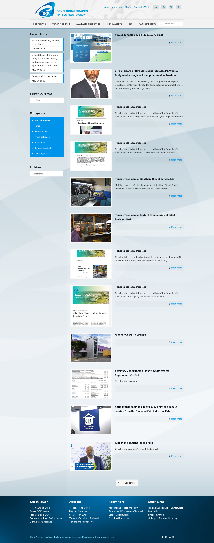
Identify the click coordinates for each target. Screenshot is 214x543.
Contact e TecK (141, 7)
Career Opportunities (119, 515)
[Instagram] (173, 537)
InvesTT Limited (156, 515)
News (37, 126)
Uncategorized (42, 153)
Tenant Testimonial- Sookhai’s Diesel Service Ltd (144, 179)
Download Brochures (119, 518)
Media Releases (42, 120)
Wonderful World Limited (130, 334)
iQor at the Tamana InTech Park (134, 442)
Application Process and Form (123, 508)
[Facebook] (162, 537)
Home (106, 7)
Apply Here (117, 7)
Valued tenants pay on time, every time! (139, 35)
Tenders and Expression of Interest (126, 511)
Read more (176, 42)
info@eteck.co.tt (46, 522)
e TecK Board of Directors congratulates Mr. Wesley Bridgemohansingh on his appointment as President (45, 60)
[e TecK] (62, 9)
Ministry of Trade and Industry (162, 518)
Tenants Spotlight (43, 148)
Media (128, 7)
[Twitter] (166, 537)
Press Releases (42, 137)
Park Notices (41, 131)
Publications (41, 142)
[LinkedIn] (169, 537)
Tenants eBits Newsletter (130, 107)
